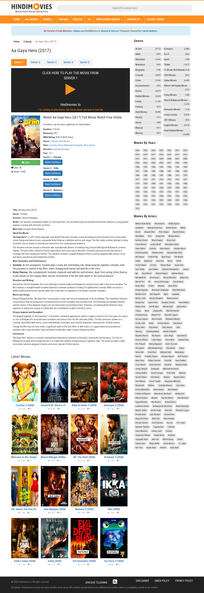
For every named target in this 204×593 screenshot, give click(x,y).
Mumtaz (161, 286)
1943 (185, 196)
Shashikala (170, 348)
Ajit (136, 273)
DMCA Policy (162, 580)
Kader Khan (139, 286)
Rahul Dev (156, 419)
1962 (145, 188)
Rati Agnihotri (140, 277)
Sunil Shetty (139, 269)
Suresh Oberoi (141, 377)
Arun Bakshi (182, 336)
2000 (177, 163)
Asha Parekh (157, 319)
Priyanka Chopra (151, 356)
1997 (145, 167)
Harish (60, 145)
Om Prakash (140, 344)
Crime (148, 80)
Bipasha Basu (179, 377)
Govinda (53, 145)
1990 (145, 171)
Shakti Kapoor (173, 224)
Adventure (148, 59)
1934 (137, 204)
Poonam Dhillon (141, 340)
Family (148, 101)
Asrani (137, 232)
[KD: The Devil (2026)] (84, 434)
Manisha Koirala (172, 311)
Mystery (148, 133)
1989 (153, 171)
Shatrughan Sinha (171, 244)
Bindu (170, 261)
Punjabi (63, 19)
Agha (166, 294)
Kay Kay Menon (167, 398)
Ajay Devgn (166, 257)
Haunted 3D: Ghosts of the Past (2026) (62, 405)
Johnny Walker (141, 373)
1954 (153, 192)
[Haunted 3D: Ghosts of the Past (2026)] (54, 382)
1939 (161, 200)
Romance (176, 48)
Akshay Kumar (173, 236)
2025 (145, 150)
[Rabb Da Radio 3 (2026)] (84, 382)
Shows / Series (155, 19)
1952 (169, 192)
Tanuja (138, 311)
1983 (145, 175)
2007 (177, 159)
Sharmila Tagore (171, 315)
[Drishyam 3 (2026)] (113, 434)
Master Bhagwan (156, 298)
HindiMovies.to (92, 31)
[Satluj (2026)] (54, 538)
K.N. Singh (181, 423)
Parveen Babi (140, 414)
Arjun (147, 311)
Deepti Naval (159, 435)
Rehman (182, 373)
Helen (137, 261)
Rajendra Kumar (141, 336)
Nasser (170, 423)
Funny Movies (176, 94)
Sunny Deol (179, 265)
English (77, 19)
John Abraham (182, 398)
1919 (185, 204)
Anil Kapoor (139, 257)
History (148, 117)
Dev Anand (179, 257)
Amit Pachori (183, 356)
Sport (176, 59)
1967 (161, 184)
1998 (137, 167)
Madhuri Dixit (140, 294)
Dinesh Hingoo (157, 373)
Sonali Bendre (168, 443)
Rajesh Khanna (178, 232)
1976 (145, 179)
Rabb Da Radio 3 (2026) (84, 405)
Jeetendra (139, 228)
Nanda (138, 356)
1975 (153, 179)
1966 (169, 184)
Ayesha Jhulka (141, 410)
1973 (169, 179)
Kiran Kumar (154, 277)
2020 (185, 150)
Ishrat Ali (167, 360)
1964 (185, 184)
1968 (153, 184)
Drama (148, 91)
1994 (169, 167)
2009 (161, 159)
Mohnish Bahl (165, 352)
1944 (177, 196)
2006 (185, 159)
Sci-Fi (176, 54)
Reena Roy (184, 277)
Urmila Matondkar (142, 389)
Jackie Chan (153, 302)
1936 (185, 200)
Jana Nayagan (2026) (54, 509)
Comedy (27, 41)
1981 (161, 175)
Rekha (183, 228)
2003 (153, 163)
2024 (153, 150)
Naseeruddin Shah (174, 253)
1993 (177, 167)
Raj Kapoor (156, 336)
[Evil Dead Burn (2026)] (84, 538)
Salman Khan (165, 265)
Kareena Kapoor (168, 356)
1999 (185, 163)
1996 (153, 167)
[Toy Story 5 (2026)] (113, 538)
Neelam (163, 448)
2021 (177, 150)
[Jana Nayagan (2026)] (54, 486)
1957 (185, 188)
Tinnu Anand (140, 365)
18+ (89, 19)
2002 (161, 163)
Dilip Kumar (153, 327)
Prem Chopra (164, 232)
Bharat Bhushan (170, 277)
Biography (148, 69)
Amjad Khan (181, 307)
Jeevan (186, 269)
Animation (148, 64)
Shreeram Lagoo (182, 410)
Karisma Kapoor (141, 319)
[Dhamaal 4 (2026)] (84, 486)
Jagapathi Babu (141, 439)
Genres (47, 19)
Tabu (178, 327)
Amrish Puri (139, 282)
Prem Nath (171, 373)
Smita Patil (139, 352)
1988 (161, 171)
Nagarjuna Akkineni (172, 381)
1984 (137, 175)
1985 (185, 171)
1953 (161, 192)
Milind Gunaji (168, 439)
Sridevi (151, 286)
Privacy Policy (184, 580)
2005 (137, 163)
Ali (149, 282)
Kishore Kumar (163, 323)
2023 (161, 150)
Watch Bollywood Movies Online (177, 102)
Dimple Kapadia (141, 290)
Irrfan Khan (152, 352)
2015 (169, 154)
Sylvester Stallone (142, 427)
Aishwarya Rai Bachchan (162, 406)
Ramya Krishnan (141, 419)
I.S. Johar (182, 443)
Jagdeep (175, 294)
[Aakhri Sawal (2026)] (24, 538)
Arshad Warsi (170, 402)
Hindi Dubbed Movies (108, 19)
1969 (145, 184)
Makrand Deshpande (73, 145)
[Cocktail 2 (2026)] (24, 382)
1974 (161, 179)
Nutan (151, 323)
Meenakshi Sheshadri (162, 394)
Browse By (133, 19)
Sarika (179, 439)
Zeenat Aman (178, 282)
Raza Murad (146, 273)
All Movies (31, 19)
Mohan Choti (140, 307)
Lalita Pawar (156, 340)
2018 (145, 154)
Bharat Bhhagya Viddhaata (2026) (58, 457)
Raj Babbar (139, 236)
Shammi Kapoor (162, 273)
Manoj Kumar (159, 389)
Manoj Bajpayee (155, 344)
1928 (169, 204)
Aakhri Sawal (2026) (25, 561)
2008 (169, 159)
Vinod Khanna (140, 244)
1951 (177, 192)
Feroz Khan (169, 340)
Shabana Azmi (157, 253)
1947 (153, 196)
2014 (177, 154)
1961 (153, 188)
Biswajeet (155, 369)
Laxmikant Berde (142, 406)
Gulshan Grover (141, 240)
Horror (148, 122)
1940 (153, 200)
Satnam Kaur (140, 443)
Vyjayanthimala (141, 402)
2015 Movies (176, 120)
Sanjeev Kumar (179, 248)
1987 (169, 171)
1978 (185, 175)
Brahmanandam (141, 253)
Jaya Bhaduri (155, 414)
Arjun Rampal (169, 419)
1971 (185, 179)
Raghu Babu (151, 448)
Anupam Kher (150, 232)
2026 (137, 150)
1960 (161, 188)
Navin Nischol (154, 365)
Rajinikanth (139, 385)
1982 (153, 175)
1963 (137, 188)
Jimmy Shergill (141, 369)
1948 (145, 196)
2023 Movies (176, 75)
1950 (185, 192)
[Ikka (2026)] (113, 486)
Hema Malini (140, 248)
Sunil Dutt (160, 261)
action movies (176, 114)
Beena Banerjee (182, 406)
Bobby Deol (179, 394)
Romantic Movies (176, 109)
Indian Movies (176, 80)
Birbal (178, 261)
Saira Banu (180, 385)
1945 (169, 196)
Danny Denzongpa (162, 282)
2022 (169, 150)
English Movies (176, 125)
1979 (177, 175)
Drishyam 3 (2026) (114, 457)
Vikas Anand (89, 145)
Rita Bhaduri (156, 402)
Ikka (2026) (114, 509)
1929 (161, 204)
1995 (161, 167)
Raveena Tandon (168, 302)
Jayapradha (157, 311)
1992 (185, 167)
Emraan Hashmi (141, 423)
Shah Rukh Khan (178, 290)
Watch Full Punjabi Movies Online (177, 87)
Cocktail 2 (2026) (25, 405)
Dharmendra (159, 224)
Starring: (138, 331)
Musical (148, 127)
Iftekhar (151, 385)
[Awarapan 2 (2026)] (113, 382)
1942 (137, 200)
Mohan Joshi (140, 298)
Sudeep (169, 431)
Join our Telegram (96, 582)
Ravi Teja (138, 448)
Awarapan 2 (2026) (114, 405)
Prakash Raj (153, 257)
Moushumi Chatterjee (160, 290)
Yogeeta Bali (158, 427)
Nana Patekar (180, 360)
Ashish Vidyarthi (169, 331)
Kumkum (171, 435)
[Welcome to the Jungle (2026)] (24, 434)
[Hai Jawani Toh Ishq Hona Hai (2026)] (24, 486)
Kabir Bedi (174, 448)
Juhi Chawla (153, 269)
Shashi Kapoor (157, 240)
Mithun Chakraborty (142, 224)
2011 (145, 159)
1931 (153, 204)
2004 (145, 163)
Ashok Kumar (171, 228)
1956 (137, 192)
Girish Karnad (157, 423)
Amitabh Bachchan (155, 228)
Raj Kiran (168, 365)
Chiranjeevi (139, 348)
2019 (137, 154)
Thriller (176, 64)
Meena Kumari (172, 298)
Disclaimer (142, 580)
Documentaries (148, 85)
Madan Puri (156, 315)
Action (148, 48)
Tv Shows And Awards (176, 69)
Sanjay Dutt (160, 236)
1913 (137, 208)
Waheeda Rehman (173, 319)
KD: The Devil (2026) (84, 457)
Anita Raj (168, 410)
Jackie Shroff (155, 244)
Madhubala (179, 352)
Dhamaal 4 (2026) (84, 509)
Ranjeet (154, 398)
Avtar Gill (155, 439)
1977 (137, 179)
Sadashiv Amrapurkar (170, 269)
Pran (150, 236)
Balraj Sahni (140, 327)
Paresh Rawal (140, 265)
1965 (177, 184)
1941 (145, 200)
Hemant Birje (183, 340)
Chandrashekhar (152, 331)
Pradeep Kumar (141, 315)
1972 (177, 179)
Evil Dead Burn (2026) (84, 561)
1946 (161, 196)
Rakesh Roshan (141, 398)
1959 (169, 188)
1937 (177, 200)
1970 (137, 184)
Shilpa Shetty (154, 443)
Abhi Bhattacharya (155, 348)
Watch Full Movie (52, 162)
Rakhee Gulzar (177, 273)
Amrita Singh (156, 410)
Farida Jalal (140, 323)
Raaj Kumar (177, 323)
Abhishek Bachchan (170, 369)
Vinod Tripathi (154, 381)
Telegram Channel (129, 31)
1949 (137, 196)
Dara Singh (168, 336)
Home (17, 19)
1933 (145, 204)
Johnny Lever (156, 431)
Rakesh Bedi (168, 307)
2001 (169, 163)
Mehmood (148, 261)
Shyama (167, 377)
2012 (137, 159)
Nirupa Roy (139, 302)
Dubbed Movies (148, 96)
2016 (161, 154)
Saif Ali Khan (154, 307)
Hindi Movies (64, 141)
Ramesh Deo (169, 414)
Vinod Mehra (184, 302)
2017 (51, 153)
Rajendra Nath (181, 365)
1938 (169, 200)
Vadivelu (171, 427)
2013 (185, 154)
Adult (148, 54)
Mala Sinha (172, 286)
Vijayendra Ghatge (142, 435)
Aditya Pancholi (154, 360)
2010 (153, 159)
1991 (137, 171)
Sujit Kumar (155, 377)
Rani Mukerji (140, 381)
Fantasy (148, 106)
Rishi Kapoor (165, 248)
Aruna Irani (171, 240)
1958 (177, 188)
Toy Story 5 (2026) (114, 561)
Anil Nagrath (155, 294)
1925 (177, 204)
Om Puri (153, 265)
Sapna (181, 348)
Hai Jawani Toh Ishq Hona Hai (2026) (30, 509)
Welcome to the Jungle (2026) (27, 457)
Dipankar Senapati (61, 149)
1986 (177, 171)
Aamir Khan (139, 360)
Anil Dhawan (173, 389)
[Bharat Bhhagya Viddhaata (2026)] (54, 434)
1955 (145, 192)
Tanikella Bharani (165, 385)
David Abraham (141, 431)
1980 (169, 175)
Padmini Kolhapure (142, 394)
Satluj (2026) (54, 561)
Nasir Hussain (171, 344)
